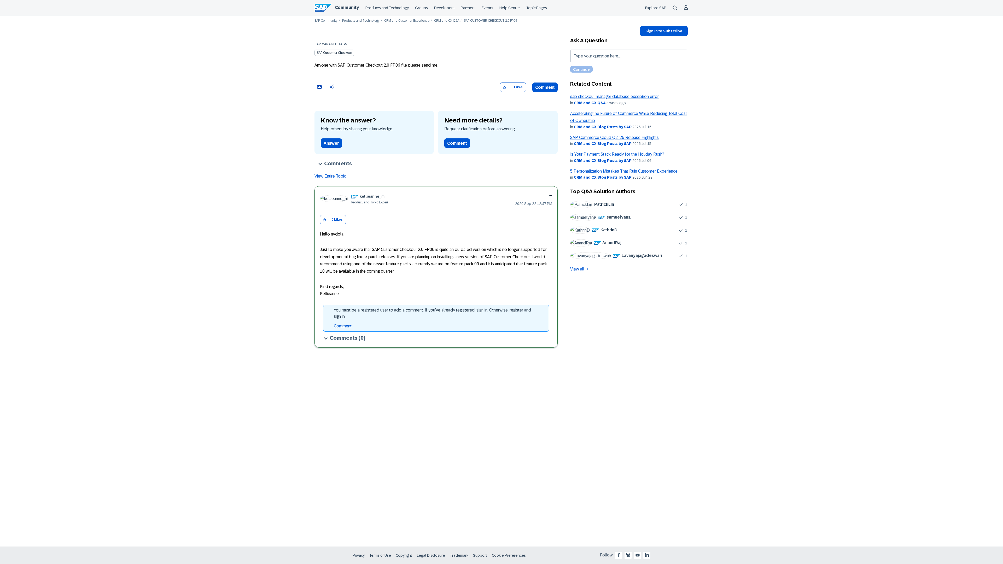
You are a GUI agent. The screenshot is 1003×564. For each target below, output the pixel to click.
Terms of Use (380, 555)
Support (480, 555)
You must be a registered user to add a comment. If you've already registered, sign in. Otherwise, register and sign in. (432, 313)
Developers (444, 8)
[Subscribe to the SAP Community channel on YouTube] (637, 555)
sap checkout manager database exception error (614, 96)
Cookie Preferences (509, 555)
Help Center (509, 8)
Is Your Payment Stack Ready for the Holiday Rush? (617, 154)
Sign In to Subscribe (663, 31)
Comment (545, 87)
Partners (468, 8)
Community (347, 7)
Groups (421, 8)
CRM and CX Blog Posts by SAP (603, 127)
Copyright (404, 555)
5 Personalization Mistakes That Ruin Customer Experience (624, 171)
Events (487, 8)
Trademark (459, 555)
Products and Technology (387, 8)
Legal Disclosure (431, 555)
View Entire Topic (330, 176)
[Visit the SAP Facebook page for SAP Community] (619, 555)
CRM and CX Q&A (446, 20)
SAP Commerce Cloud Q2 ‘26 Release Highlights (614, 137)
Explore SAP (655, 8)
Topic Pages (536, 8)
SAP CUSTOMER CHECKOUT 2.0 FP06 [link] (490, 20)
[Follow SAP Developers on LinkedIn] (647, 555)
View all (577, 269)
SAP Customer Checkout (334, 53)
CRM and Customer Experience (406, 20)
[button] (504, 87)
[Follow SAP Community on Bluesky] (628, 555)
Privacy (359, 555)
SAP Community (325, 20)
